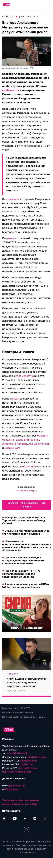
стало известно (24, 376)
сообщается (10, 90)
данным (11, 238)
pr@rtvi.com (26, 764)
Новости (8, 17)
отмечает (13, 199)
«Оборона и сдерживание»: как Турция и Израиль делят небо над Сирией (23, 520)
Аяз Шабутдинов (39, 443)
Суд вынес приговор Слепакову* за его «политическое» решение (26, 532)
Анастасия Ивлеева (14, 443)
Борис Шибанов (26, 487)
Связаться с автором (26, 491)
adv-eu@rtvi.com (28, 768)
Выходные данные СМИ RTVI (16, 708)
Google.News (11, 789)
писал (15, 398)
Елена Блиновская (27, 439)
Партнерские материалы (16, 771)
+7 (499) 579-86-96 (17, 753)
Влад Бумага (12, 448)
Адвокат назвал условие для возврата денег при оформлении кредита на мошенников (23, 560)
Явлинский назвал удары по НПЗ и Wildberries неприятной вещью (25, 586)
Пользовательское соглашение (17, 712)
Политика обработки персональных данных (24, 717)
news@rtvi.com (28, 760)
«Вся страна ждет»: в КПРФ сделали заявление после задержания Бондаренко (21, 573)
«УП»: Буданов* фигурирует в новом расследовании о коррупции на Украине (26, 682)
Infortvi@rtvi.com (36, 757)
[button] (49, 5)
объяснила (29, 466)
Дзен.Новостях (16, 785)
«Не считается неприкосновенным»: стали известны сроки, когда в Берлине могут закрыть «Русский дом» (26, 545)
